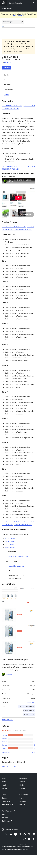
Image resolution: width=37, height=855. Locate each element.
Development (8, 90)
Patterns (22, 788)
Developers (6, 801)
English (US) (31, 702)
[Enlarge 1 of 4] (15, 590)
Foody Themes (10, 539)
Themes (22, 782)
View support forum (9, 766)
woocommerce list (29, 714)
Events (21, 798)
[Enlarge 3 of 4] (15, 594)
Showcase (23, 778)
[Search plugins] (22, 22)
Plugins (21, 785)
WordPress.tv (7, 805)
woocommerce (30, 706)
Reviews (7, 80)
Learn (4, 795)
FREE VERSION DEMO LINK (12, 106)
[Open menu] (34, 3)
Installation (7, 85)
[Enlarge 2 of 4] (32, 590)
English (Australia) (12, 830)
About (4, 778)
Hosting (4, 785)
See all (33, 752)
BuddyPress (7, 821)
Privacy (4, 788)
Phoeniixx (7, 62)
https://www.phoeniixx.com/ (18, 557)
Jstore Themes (10, 541)
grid (20, 706)
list (23, 706)
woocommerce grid (28, 710)
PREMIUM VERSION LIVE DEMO (14, 227)
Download (6, 67)
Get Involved (24, 795)
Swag (22, 805)
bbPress (6, 818)
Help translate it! (18, 15)
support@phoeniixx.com (17, 566)
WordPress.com (8, 811)
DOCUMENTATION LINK (23, 230)
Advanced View (7, 720)
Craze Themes (10, 547)
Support (6, 95)
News (4, 782)
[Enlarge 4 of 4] (32, 603)
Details (6, 75)
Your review (6, 752)
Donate (23, 801)
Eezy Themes (9, 544)
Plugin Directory (7, 8)
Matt (4, 814)
